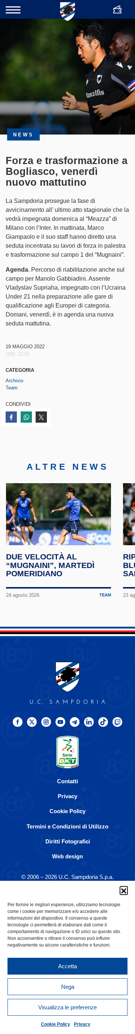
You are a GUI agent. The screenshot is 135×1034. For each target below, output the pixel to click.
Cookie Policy (55, 1024)
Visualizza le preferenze (67, 1007)
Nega (67, 987)
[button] (124, 890)
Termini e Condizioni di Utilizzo (67, 826)
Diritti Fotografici (67, 841)
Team (12, 388)
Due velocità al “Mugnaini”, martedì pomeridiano (50, 565)
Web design (67, 856)
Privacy (82, 1024)
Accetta (67, 966)
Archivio (14, 380)
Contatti (67, 781)
